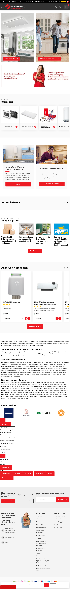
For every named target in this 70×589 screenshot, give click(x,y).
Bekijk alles (33, 251)
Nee (53, 585)
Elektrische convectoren (7, 443)
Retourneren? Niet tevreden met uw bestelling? (41, 543)
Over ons (39, 516)
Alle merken (6, 467)
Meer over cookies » (62, 585)
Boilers (18, 184)
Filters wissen (6, 478)
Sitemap (38, 538)
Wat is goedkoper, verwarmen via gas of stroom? (26, 239)
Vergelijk (7, 318)
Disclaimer (39, 522)
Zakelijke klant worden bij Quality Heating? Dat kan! (43, 561)
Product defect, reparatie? (40, 549)
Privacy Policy (40, 525)
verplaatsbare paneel (10, 370)
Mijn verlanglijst (58, 522)
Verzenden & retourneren (40, 531)
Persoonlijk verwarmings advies (43, 570)
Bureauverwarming (5, 432)
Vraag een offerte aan (8, 587)
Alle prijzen (6, 473)
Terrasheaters (4, 446)
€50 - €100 (28, 473)
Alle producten (58, 528)
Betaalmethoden (41, 528)
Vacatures (39, 556)
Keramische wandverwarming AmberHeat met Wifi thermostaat (45, 303)
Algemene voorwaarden (43, 519)
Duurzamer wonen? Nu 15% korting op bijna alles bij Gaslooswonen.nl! (61, 241)
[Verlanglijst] (60, 7)
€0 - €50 (17, 473)
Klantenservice (8, 501)
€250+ (50, 473)
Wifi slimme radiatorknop (11, 302)
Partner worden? (41, 566)
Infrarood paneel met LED (7, 438)
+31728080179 (9, 537)
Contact (38, 553)
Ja (46, 585)
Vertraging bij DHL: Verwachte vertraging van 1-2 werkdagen (8, 240)
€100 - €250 (39, 473)
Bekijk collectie (34, 326)
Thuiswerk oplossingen (51, 184)
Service (7, 542)
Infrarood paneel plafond (7, 440)
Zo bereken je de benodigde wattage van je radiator (43, 240)
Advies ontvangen (5, 449)
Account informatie (59, 516)
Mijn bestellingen (59, 519)
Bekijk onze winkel (25, 501)
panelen (12, 368)
